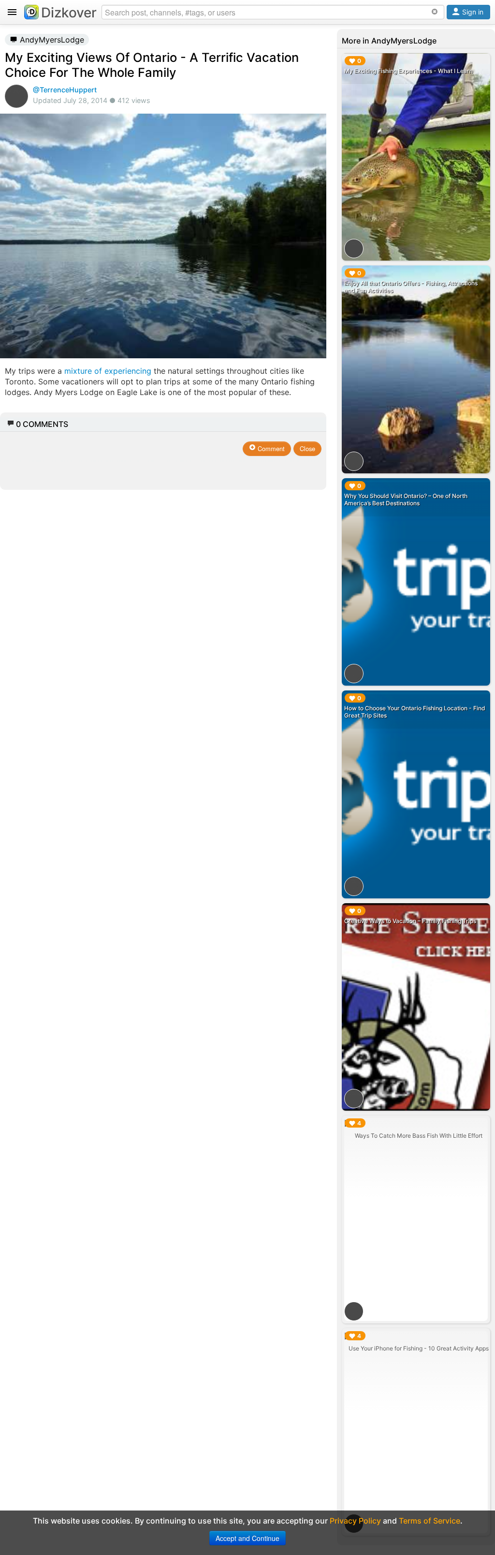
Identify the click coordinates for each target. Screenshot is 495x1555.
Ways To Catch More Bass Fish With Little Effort (418, 1135)
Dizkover (69, 12)
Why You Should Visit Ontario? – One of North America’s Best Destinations (405, 499)
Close (307, 448)
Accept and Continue (247, 1538)
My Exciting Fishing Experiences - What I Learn (408, 70)
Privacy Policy (355, 1521)
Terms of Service (429, 1521)
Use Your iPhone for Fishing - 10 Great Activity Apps (419, 1348)
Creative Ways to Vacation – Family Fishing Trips (410, 920)
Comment (270, 448)
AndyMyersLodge (50, 39)
